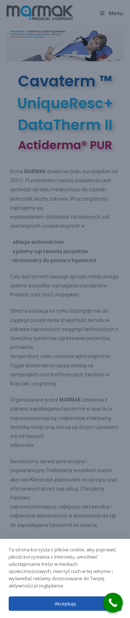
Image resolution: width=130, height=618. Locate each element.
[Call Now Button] (113, 603)
